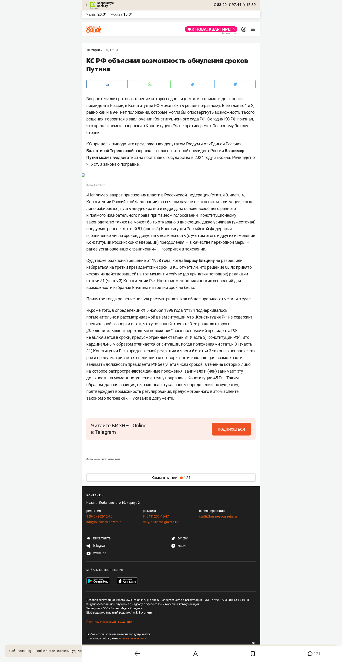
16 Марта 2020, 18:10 (102, 50)
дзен (181, 545)
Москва (116, 14)
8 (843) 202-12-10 (99, 516)
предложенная (149, 143)
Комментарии (171, 477)
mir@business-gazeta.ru (160, 522)
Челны (91, 14)
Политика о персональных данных (109, 621)
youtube (99, 553)
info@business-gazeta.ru (104, 522)
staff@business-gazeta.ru (218, 516)
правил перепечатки (132, 638)
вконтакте (101, 538)
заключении (140, 119)
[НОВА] (210, 29)
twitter (182, 538)
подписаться (231, 429)
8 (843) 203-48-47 (156, 516)
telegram (99, 545)
